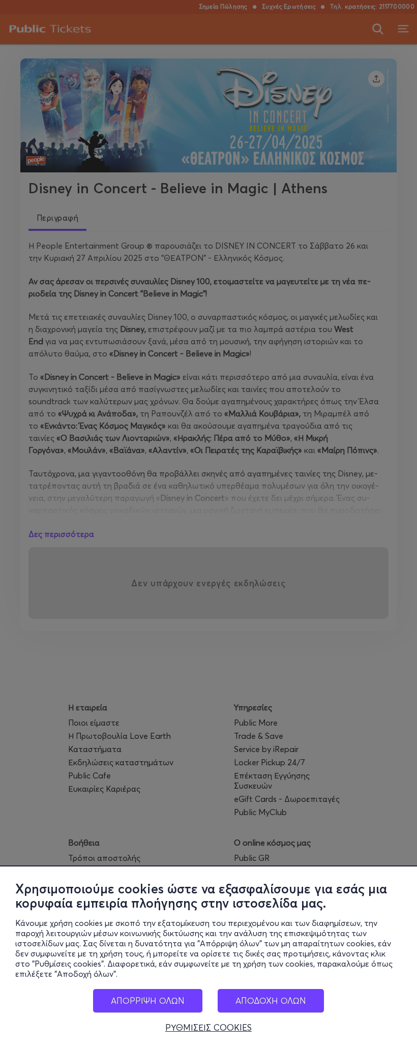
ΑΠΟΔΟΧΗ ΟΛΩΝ (270, 1000)
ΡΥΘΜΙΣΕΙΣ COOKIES (208, 1028)
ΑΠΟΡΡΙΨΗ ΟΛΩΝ (148, 1000)
